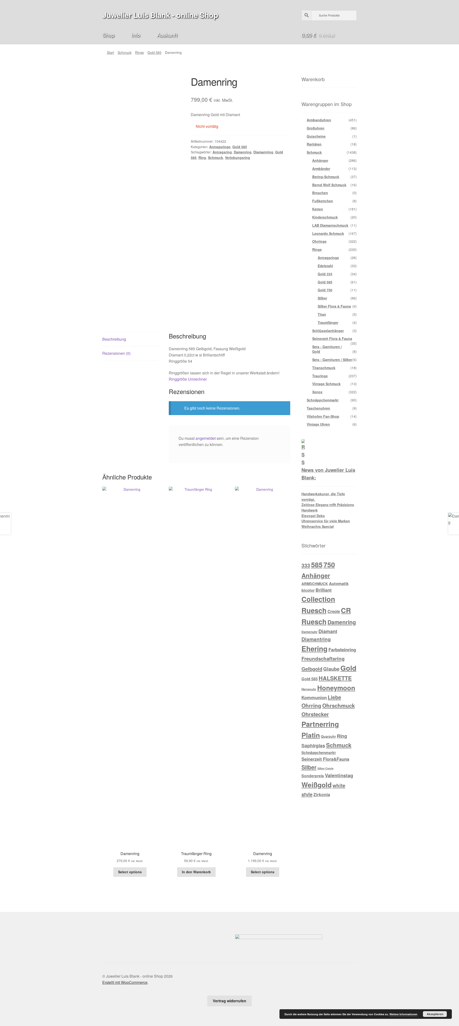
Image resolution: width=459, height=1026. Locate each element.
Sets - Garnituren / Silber (332, 359)
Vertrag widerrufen (229, 1000)
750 (329, 564)
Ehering (314, 648)
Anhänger (320, 160)
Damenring (242, 152)
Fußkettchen (322, 200)
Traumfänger (328, 322)
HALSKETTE (335, 678)
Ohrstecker (315, 714)
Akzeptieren (435, 1014)
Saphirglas (313, 745)
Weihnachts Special (317, 526)
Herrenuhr (308, 689)
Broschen (320, 192)
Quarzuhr (328, 736)
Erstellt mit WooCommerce (125, 982)
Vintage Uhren (318, 424)
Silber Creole (325, 768)
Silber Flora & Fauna (334, 306)
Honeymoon (336, 687)
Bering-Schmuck (325, 176)
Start (110, 52)
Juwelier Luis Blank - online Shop (160, 14)
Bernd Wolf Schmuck (329, 184)
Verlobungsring (237, 157)
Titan (322, 314)
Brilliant (324, 590)
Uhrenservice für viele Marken (325, 521)
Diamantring (263, 152)
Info (135, 34)
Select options (130, 871)
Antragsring (222, 152)
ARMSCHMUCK (314, 583)
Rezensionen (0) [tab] (116, 353)
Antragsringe (219, 146)
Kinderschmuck (325, 217)
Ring (202, 157)
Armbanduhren (319, 120)
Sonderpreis (312, 775)
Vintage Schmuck (326, 383)
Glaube (331, 668)
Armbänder (321, 168)
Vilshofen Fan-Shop (323, 416)
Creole (334, 611)
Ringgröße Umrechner (188, 379)
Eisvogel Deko (313, 515)
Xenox (317, 391)
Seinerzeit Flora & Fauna (332, 338)
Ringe (139, 52)
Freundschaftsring (323, 658)
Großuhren (315, 128)
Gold (348, 668)
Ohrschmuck (338, 705)
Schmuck (124, 52)
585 (316, 564)
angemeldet (206, 438)
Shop (108, 34)
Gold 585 (154, 52)
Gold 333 (325, 273)
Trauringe (320, 375)
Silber (322, 298)
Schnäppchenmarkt (323, 400)
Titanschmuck (323, 367)
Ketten (317, 209)
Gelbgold (311, 668)
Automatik (339, 583)
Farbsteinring (342, 649)
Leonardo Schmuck (328, 233)
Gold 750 (325, 290)
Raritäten (314, 144)
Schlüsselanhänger (328, 330)
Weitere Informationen (403, 1014)
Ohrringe (319, 241)
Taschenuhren (318, 408)
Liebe (334, 697)
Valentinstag (339, 775)
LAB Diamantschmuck (330, 225)
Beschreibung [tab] (114, 339)
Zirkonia (321, 794)
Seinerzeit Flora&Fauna (325, 759)
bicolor (308, 590)
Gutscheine (316, 136)
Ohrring (311, 705)
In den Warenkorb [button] (196, 871)
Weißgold (316, 784)
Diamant (327, 631)
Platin (310, 735)
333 (305, 565)
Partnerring (320, 724)
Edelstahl (325, 265)
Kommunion (314, 697)
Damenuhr (309, 632)
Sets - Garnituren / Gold (327, 349)
